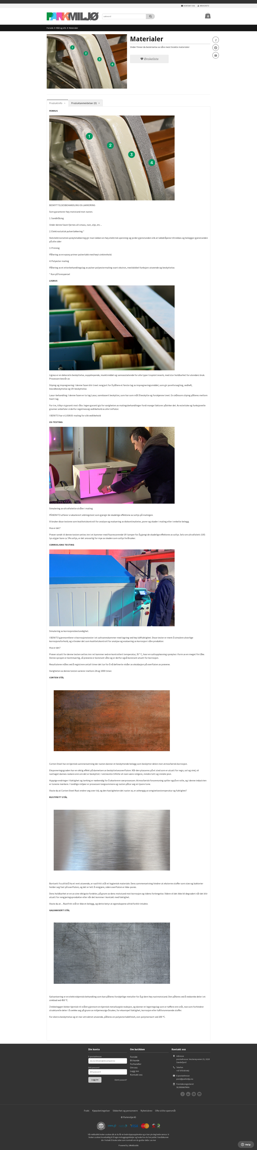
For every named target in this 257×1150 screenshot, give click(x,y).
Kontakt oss (136, 1074)
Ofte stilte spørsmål (165, 1110)
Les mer (153, 1140)
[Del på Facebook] (215, 40)
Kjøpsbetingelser (101, 1110)
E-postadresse (95, 1056)
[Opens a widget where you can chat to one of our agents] (246, 1145)
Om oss (134, 1067)
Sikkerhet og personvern (125, 1110)
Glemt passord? (121, 1080)
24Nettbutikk (133, 1145)
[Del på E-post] (215, 55)
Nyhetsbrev (146, 1110)
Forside (50, 28)
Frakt (86, 1110)
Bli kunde (134, 1060)
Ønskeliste (151, 59)
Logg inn (134, 1071)
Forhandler (135, 1063)
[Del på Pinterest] (215, 47)
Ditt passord (93, 1067)
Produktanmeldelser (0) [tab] (84, 103)
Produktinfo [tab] (55, 103)
